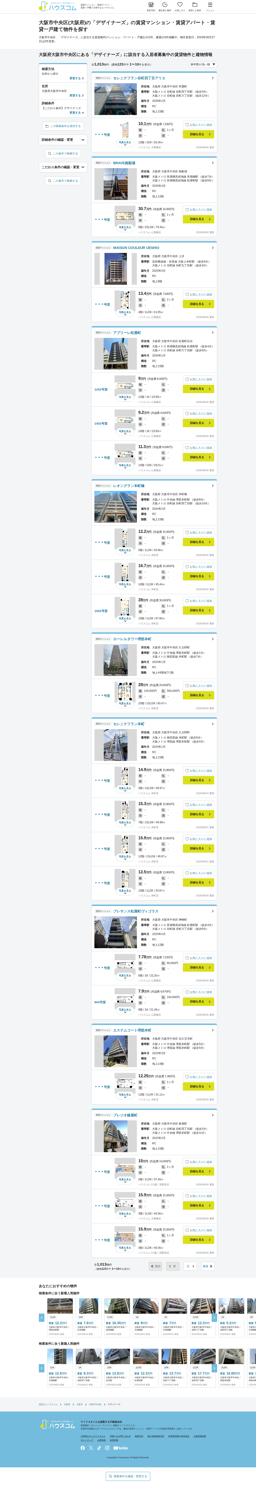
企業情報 (101, 1440)
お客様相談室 (199, 1436)
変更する (75, 78)
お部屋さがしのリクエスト (93, 1436)
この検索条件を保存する (65, 126)
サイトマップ (87, 1440)
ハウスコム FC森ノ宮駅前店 (153, 1184)
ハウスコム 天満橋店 (149, 147)
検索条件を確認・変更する (130, 1476)
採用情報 (114, 1440)
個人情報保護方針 (156, 1436)
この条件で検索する (65, 153)
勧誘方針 (139, 1436)
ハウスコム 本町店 (148, 555)
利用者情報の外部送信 (178, 1436)
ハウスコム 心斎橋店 (149, 232)
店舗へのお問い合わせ (120, 1436)
